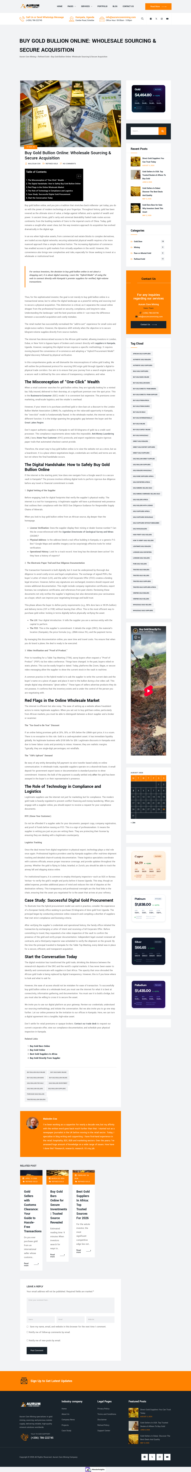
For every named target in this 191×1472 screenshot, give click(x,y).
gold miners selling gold (142, 488)
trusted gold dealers (141, 570)
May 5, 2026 (146, 199)
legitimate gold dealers (142, 546)
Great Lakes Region (34, 422)
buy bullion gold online (36, 1072)
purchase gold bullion (35, 1094)
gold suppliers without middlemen (146, 523)
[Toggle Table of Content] (78, 176)
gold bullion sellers (35, 1089)
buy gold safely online (141, 430)
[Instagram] (161, 19)
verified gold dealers (141, 593)
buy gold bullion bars (35, 1078)
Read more (31, 1265)
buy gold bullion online (58, 1078)
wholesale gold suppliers (143, 611)
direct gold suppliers (141, 453)
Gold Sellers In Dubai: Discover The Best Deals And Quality (152, 192)
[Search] (142, 18)
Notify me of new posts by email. (45, 1340)
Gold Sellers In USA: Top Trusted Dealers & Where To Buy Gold (154, 175)
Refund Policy (103, 1425)
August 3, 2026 (148, 165)
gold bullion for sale (35, 1083)
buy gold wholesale (140, 435)
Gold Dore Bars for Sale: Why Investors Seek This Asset (152, 208)
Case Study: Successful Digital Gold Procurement (49, 194)
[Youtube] (167, 19)
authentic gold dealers (142, 360)
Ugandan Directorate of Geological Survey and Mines (87, 531)
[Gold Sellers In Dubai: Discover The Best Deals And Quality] (135, 193)
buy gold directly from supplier (145, 395)
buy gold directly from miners (144, 389)
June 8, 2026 (147, 182)
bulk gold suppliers (140, 371)
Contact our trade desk (85, 1023)
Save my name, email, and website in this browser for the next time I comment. (68, 1326)
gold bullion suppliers (57, 1089)
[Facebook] (150, 19)
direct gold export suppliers (144, 447)
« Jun (133, 822)
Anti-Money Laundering (103, 433)
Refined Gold (52, 163)
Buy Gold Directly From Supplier (45, 1058)
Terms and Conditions (106, 1414)
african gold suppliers (142, 354)
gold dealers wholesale (142, 470)
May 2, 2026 (146, 215)
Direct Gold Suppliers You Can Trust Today (153, 160)
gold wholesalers (140, 529)
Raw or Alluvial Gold (142, 253)
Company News (68, 1419)
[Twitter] (156, 19)
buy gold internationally (142, 418)
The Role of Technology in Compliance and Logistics (50, 190)
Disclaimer (102, 1419)
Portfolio (102, 6)
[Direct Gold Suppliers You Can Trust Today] (135, 162)
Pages (70, 6)
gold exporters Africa (141, 482)
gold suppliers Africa (141, 511)
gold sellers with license (143, 505)
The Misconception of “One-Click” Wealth (46, 180)
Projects (65, 1425)
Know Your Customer (47, 437)
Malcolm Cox (34, 163)
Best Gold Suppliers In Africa (43, 1054)
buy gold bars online (58, 1072)
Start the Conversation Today (40, 198)
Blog (115, 6)
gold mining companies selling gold (146, 494)
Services (85, 6)
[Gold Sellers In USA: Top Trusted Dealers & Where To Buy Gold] (135, 176)
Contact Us (128, 6)
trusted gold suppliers (142, 581)
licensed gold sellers (141, 558)
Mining (137, 247)
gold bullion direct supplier (144, 459)
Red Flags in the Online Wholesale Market (46, 187)
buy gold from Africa (141, 400)
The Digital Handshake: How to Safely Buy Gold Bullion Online (54, 183)
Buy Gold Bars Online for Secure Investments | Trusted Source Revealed (58, 1207)
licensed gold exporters (142, 552)
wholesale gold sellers (142, 605)
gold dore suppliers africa (143, 476)
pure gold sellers (140, 564)
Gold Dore (138, 241)
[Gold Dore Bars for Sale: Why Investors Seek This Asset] (135, 210)
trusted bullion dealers (36, 1100)
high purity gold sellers (142, 535)
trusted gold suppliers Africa (144, 587)
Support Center (103, 1430)
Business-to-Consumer (41, 395)
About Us (65, 1414)
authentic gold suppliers (142, 365)
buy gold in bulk (139, 412)
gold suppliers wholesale (143, 517)
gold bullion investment (58, 1083)
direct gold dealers (140, 441)
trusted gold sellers (141, 576)
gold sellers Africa (140, 500)
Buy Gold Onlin (37, 1050)
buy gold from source (141, 406)
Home (59, 6)
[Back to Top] (185, 1468)
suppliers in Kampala (105, 343)
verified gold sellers (141, 599)
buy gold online (139, 424)
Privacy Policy (103, 1408)
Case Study (66, 1430)
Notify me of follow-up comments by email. (49, 1332)
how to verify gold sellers (143, 541)
